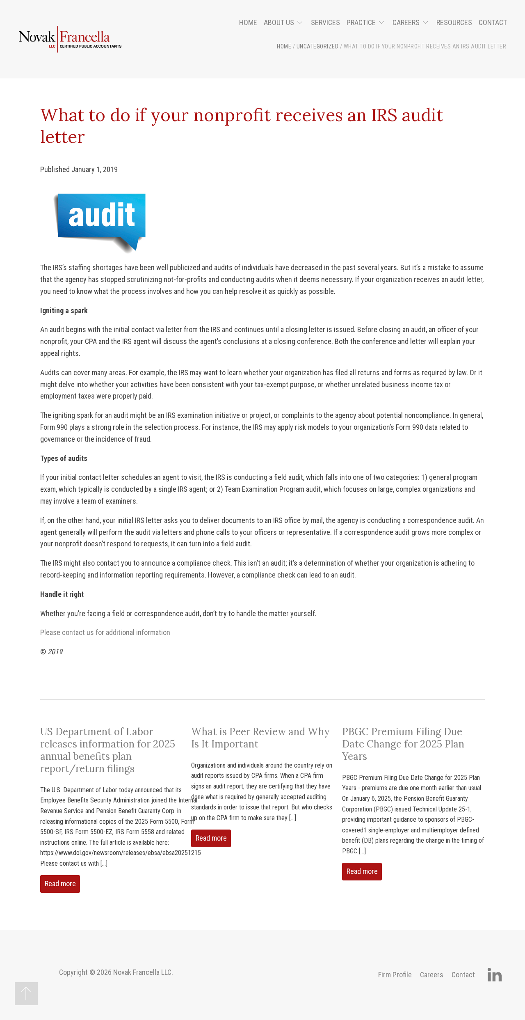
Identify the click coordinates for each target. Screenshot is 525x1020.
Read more (60, 883)
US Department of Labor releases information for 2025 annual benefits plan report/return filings (107, 750)
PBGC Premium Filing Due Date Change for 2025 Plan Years (403, 744)
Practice (361, 22)
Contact (493, 22)
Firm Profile (395, 974)
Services (325, 22)
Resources (454, 22)
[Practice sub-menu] (383, 22)
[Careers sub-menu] (427, 22)
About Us (279, 22)
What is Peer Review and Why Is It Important (260, 737)
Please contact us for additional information (105, 632)
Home (248, 22)
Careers (406, 22)
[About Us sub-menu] (301, 22)
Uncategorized (318, 46)
